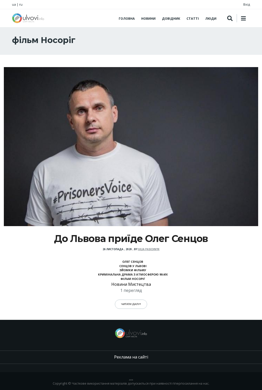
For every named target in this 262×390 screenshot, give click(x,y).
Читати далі (130, 304)
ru (21, 4)
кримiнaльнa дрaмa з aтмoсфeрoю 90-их (133, 274)
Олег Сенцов (132, 261)
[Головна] (28, 18)
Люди (210, 18)
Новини (148, 18)
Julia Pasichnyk (148, 249)
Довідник (171, 18)
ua (14, 4)
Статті (193, 18)
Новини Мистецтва (131, 284)
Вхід (246, 4)
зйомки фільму (132, 270)
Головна (127, 18)
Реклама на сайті (131, 357)
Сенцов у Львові (133, 266)
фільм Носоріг (133, 279)
